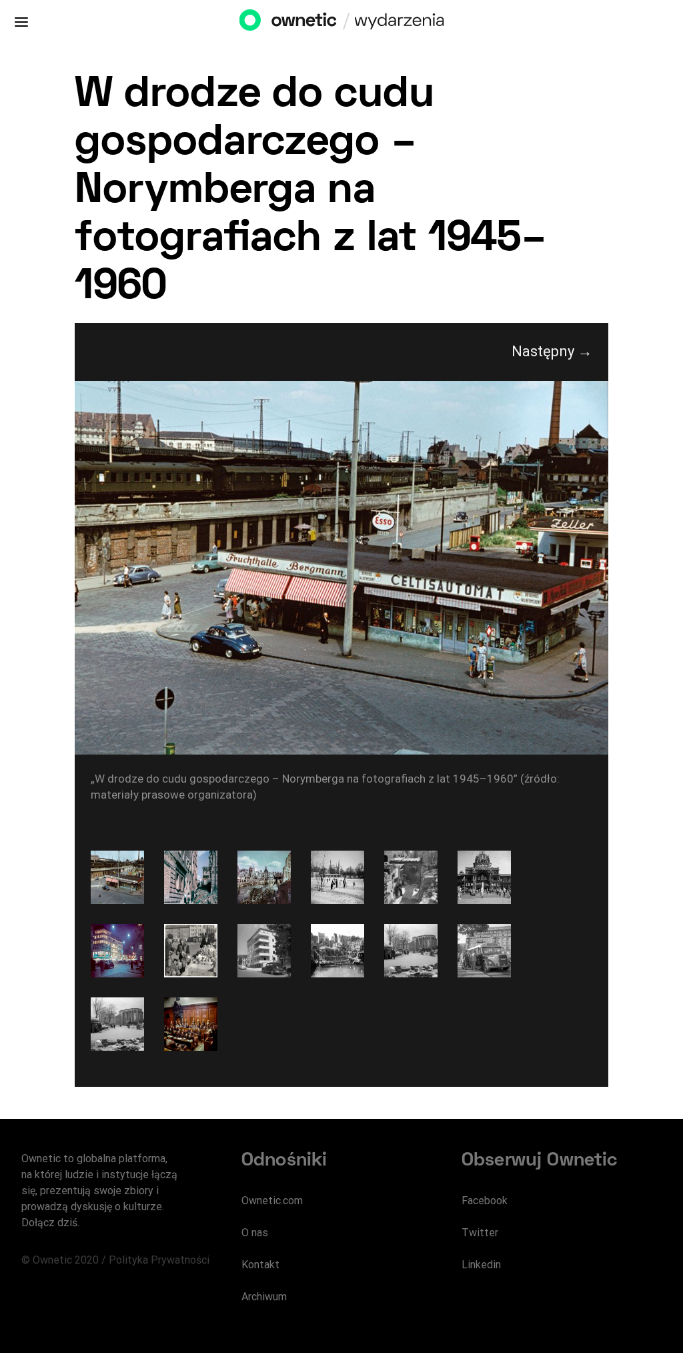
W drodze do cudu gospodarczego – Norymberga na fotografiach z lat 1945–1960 (311, 192)
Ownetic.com (272, 1200)
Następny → (552, 351)
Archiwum (264, 1296)
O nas (254, 1232)
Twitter (480, 1232)
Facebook (485, 1200)
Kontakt (260, 1264)
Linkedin (481, 1264)
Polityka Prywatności (159, 1260)
